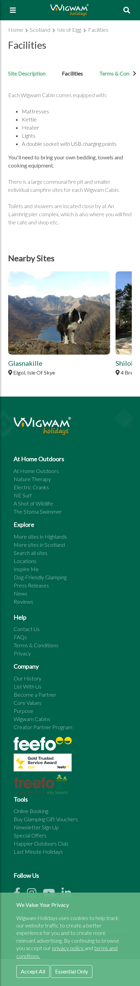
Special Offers (30, 835)
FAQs (20, 637)
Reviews (23, 601)
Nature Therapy (32, 479)
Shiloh (125, 363)
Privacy (22, 653)
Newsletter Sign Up (36, 827)
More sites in (40, 536)
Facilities (98, 29)
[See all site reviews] (43, 764)
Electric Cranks (31, 487)
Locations (25, 561)
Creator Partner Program (43, 727)
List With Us (27, 686)
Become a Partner (35, 694)
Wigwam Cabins (32, 719)
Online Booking (31, 811)
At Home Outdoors (36, 471)
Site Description (27, 73)
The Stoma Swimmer (38, 511)
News (21, 593)
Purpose (23, 711)
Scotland (40, 29)
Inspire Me (26, 569)
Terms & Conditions (36, 645)
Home (16, 29)
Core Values (27, 702)
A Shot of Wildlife (33, 503)
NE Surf (23, 495)
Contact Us (27, 629)
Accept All (33, 971)
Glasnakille (25, 363)
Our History (27, 678)
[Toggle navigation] (12, 10)
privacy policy (68, 948)
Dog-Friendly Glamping (40, 577)
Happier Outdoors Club (41, 843)
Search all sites (31, 553)
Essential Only (71, 971)
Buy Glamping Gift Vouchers (46, 819)
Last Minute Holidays (38, 851)
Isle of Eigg (69, 29)
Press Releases (31, 585)
